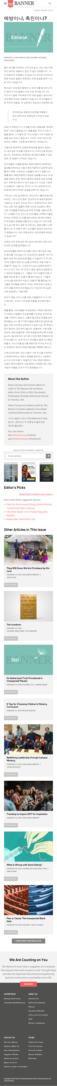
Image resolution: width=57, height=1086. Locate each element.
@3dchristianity (20, 439)
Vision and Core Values (38, 1015)
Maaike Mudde (41, 685)
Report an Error (10, 1063)
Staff (30, 1019)
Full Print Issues (35, 1046)
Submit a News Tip (11, 1046)
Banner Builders (35, 1054)
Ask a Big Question (12, 1050)
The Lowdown (31, 631)
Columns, (34, 58)
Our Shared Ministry (30, 575)
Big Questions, (36, 869)
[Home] (24, 3)
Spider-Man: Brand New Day (20, 519)
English (37, 10)
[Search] (50, 3)
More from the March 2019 (28, 941)
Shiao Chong (9, 60)
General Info (33, 999)
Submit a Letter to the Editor (16, 1067)
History (31, 1007)
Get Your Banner (11, 1042)
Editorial (42, 58)
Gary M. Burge (37, 925)
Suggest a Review (11, 1054)
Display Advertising (12, 999)
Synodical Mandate (36, 1011)
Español (44, 10)
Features (26, 925)
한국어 (50, 10)
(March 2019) (24, 58)
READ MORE (11, 585)
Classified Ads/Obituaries (14, 1003)
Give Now (28, 984)
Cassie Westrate (14, 767)
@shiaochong (20, 435)
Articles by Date (35, 1050)
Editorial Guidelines (36, 1003)
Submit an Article (11, 1058)
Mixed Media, (20, 631)
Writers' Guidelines (36, 1023)
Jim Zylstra (11, 577)
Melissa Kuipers (29, 711)
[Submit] (48, 456)
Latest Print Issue (35, 1042)
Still (32, 685)
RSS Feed (32, 1058)
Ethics (44, 869)
